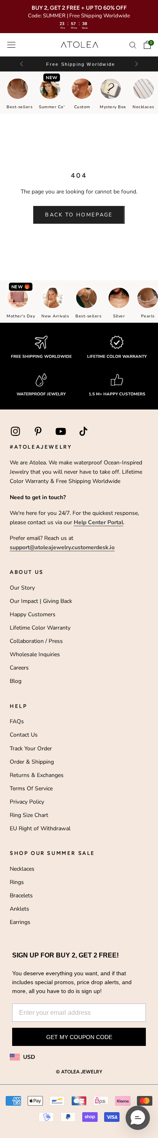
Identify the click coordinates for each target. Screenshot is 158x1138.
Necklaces (22, 869)
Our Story (22, 588)
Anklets (19, 909)
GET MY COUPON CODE (79, 1037)
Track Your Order (31, 748)
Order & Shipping (32, 762)
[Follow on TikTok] (83, 431)
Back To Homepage (79, 214)
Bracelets (21, 895)
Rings (17, 882)
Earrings (20, 922)
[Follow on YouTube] (60, 431)
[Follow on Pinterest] (38, 431)
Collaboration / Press (36, 641)
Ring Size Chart (29, 815)
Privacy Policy (27, 802)
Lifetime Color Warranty (40, 628)
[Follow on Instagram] (15, 431)
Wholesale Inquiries (35, 654)
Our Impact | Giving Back (41, 601)
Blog (15, 681)
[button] (136, 64)
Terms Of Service (31, 788)
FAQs (17, 721)
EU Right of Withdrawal (40, 828)
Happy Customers (33, 614)
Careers (19, 668)
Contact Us (24, 735)
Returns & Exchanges (37, 775)
